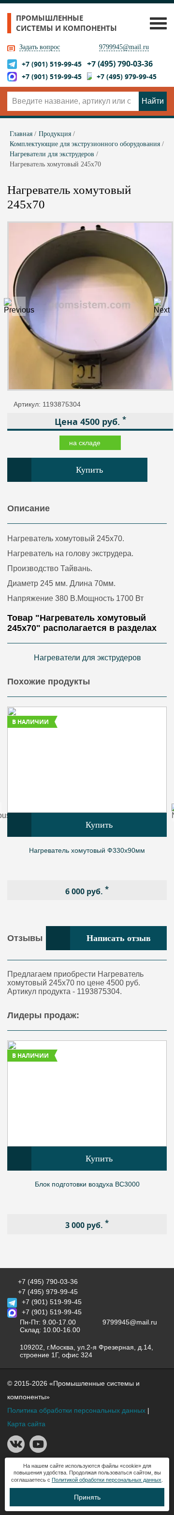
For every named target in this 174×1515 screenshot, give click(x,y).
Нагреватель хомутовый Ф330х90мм (87, 850)
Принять (87, 1497)
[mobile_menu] (156, 23)
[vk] (16, 1450)
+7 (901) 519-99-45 (52, 63)
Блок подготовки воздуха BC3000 (87, 1184)
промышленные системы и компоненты (66, 23)
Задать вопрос (39, 47)
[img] (87, 760)
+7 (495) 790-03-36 (120, 63)
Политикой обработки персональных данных (106, 1480)
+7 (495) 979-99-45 (127, 76)
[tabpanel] (87, 803)
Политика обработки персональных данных (76, 1410)
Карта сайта (26, 1424)
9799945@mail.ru (124, 47)
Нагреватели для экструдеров (87, 658)
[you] (38, 1450)
